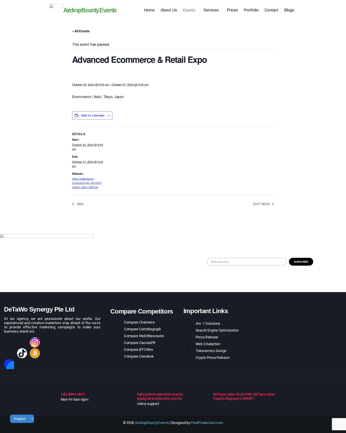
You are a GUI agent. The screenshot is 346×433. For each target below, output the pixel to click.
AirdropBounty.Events (152, 423)
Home (149, 10)
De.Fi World (261, 203)
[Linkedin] (22, 342)
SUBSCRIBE (301, 261)
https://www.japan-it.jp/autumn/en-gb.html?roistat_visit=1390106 (87, 183)
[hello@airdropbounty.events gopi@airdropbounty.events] (141, 386)
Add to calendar (93, 115)
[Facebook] (9, 342)
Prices (232, 10)
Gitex (80, 203)
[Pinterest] (87, 342)
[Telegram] (74, 342)
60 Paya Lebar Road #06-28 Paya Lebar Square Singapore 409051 (244, 396)
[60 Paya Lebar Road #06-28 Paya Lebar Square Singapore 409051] (217, 386)
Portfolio (251, 10)
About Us (169, 10)
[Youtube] (61, 342)
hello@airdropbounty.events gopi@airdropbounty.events (160, 396)
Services (211, 10)
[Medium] (9, 353)
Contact (271, 10)
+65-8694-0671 (73, 394)
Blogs (289, 10)
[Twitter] (48, 342)
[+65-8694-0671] (65, 386)
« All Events (81, 31)
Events (189, 10)
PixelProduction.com (207, 423)
